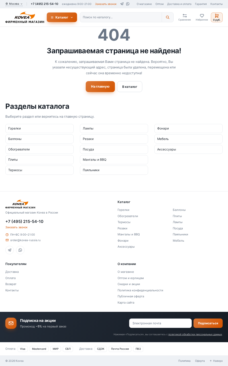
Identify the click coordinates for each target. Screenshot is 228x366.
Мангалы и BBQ (129, 234)
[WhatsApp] (128, 4)
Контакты (216, 4)
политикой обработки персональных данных (195, 334)
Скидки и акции (129, 284)
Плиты (177, 216)
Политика (184, 360)
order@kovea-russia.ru (25, 240)
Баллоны (179, 210)
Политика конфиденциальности (140, 290)
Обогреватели (128, 216)
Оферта (200, 360)
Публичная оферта (131, 296)
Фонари (123, 240)
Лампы (178, 222)
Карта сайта (126, 302)
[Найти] (167, 17)
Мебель (178, 240)
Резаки (122, 228)
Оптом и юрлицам (131, 278)
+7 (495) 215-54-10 (44, 4)
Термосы (124, 222)
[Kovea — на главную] (24, 17)
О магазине (144, 4)
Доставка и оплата (179, 4)
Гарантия (201, 4)
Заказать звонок (105, 4)
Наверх (218, 360)
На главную (100, 86)
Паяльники (180, 234)
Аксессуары (126, 246)
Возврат (10, 284)
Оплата (10, 278)
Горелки (123, 210)
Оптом (159, 4)
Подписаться (208, 323)
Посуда (178, 228)
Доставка (12, 271)
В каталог (129, 86)
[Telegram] (122, 4)
